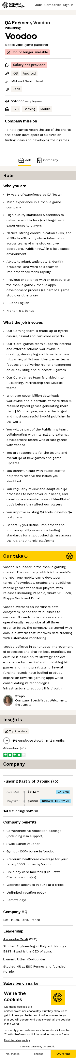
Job (28, 160)
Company (50, 160)
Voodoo (41, 22)
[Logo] (13, 5)
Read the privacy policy (17, 1040)
